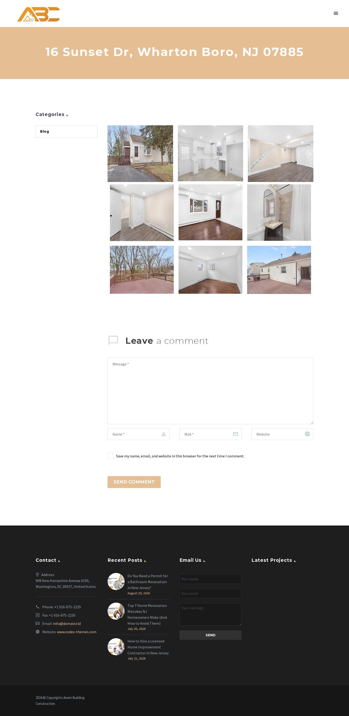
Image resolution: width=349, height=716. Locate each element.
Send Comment (134, 482)
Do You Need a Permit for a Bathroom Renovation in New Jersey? (147, 581)
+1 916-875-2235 (67, 606)
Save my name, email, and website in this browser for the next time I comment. (180, 456)
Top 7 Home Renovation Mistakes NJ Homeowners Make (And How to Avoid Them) (147, 614)
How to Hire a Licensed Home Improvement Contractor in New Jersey (148, 647)
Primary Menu (336, 13)
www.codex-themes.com (76, 631)
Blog (44, 131)
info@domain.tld (67, 623)
